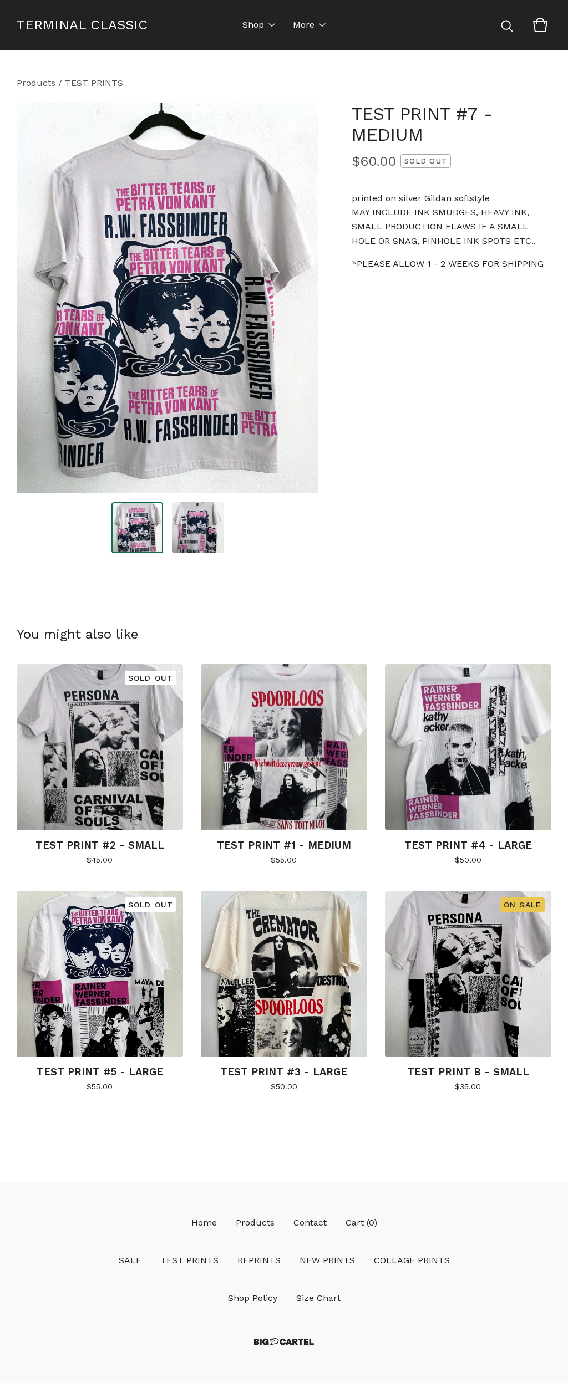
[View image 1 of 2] (137, 528)
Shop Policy (252, 1298)
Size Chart (318, 1298)
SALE (130, 1260)
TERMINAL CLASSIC (82, 25)
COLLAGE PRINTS (412, 1260)
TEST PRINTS (94, 83)
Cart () (361, 1222)
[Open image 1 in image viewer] (167, 298)
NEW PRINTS (327, 1260)
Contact (310, 1222)
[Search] (507, 25)
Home (204, 1222)
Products (36, 83)
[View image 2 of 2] (198, 528)
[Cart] (540, 25)
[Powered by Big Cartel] (284, 1342)
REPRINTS (259, 1260)
